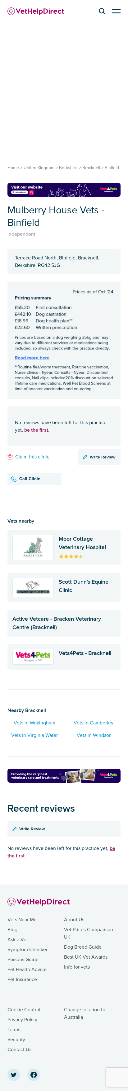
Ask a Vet (17, 940)
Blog (12, 930)
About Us (74, 920)
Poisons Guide (23, 959)
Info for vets (77, 967)
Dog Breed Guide (83, 947)
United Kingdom (39, 167)
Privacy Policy (22, 1020)
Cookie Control (23, 1010)
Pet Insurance (22, 979)
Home (13, 167)
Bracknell (91, 167)
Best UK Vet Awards (85, 957)
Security (16, 1039)
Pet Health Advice (27, 969)
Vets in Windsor (94, 735)
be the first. (36, 430)
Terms (13, 1030)
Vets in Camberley (93, 723)
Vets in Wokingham (34, 723)
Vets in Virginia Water (34, 735)
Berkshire (68, 167)
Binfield (112, 167)
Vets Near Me (22, 920)
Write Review (103, 457)
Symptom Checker (27, 949)
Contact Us (19, 1049)
